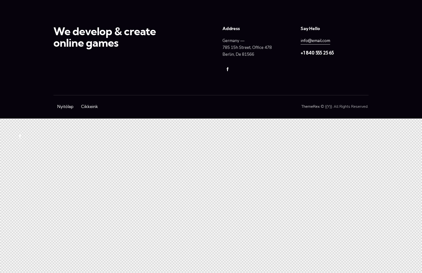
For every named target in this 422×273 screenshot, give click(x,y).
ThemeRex (310, 106)
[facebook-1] (227, 69)
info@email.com (315, 41)
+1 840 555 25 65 (317, 53)
